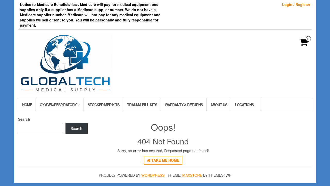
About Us (218, 104)
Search (24, 119)
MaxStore (192, 175)
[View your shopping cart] (304, 43)
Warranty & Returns (184, 104)
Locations (244, 104)
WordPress (152, 175)
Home (27, 104)
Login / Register (296, 4)
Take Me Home (164, 160)
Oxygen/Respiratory (58, 104)
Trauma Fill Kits (142, 104)
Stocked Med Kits (103, 104)
